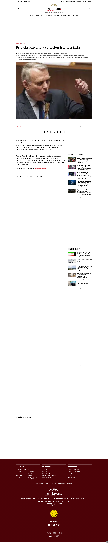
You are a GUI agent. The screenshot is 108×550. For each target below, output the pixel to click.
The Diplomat (71, 477)
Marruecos (19, 471)
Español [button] (19, 1)
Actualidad (31, 471)
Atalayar (18, 43)
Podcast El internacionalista (49, 475)
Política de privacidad (60, 483)
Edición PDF (45, 469)
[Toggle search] (89, 8)
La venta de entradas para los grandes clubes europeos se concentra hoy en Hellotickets (84, 168)
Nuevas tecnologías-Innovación (33, 478)
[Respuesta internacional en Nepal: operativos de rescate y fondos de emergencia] (72, 159)
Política (24, 43)
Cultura (18, 473)
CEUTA (89, 1)
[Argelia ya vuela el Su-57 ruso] (72, 261)
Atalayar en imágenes (47, 477)
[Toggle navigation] (18, 8)
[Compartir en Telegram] (57, 131)
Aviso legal (70, 483)
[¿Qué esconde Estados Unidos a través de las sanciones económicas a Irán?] (72, 254)
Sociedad (30, 473)
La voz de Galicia (40, 169)
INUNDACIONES (80, 1)
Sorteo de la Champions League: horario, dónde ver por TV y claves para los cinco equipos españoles (84, 184)
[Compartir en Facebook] (47, 131)
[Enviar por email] (41, 131)
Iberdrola (70, 473)
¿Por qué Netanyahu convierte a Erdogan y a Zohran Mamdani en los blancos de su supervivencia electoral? (51, 55)
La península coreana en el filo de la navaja (84, 282)
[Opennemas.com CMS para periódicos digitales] (54, 534)
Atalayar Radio (46, 473)
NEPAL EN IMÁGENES (72, 1)
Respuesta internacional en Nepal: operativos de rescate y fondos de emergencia (42, 53)
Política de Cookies (48, 483)
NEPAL (86, 1)
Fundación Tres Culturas (74, 471)
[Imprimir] (44, 131)
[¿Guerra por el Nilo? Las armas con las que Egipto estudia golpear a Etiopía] (72, 267)
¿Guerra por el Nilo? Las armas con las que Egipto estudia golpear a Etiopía (84, 268)
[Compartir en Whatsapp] (64, 131)
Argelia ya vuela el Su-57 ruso (84, 260)
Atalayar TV (45, 471)
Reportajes (19, 475)
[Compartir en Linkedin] (61, 131)
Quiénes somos (39, 483)
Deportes (30, 475)
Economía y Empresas (21, 469)
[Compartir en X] (51, 131)
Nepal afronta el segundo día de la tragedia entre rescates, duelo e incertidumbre (84, 192)
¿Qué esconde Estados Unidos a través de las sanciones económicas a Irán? (84, 255)
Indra (69, 475)
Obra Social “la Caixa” (73, 469)
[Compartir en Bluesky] (54, 131)
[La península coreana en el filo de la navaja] (72, 283)
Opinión (18, 477)
